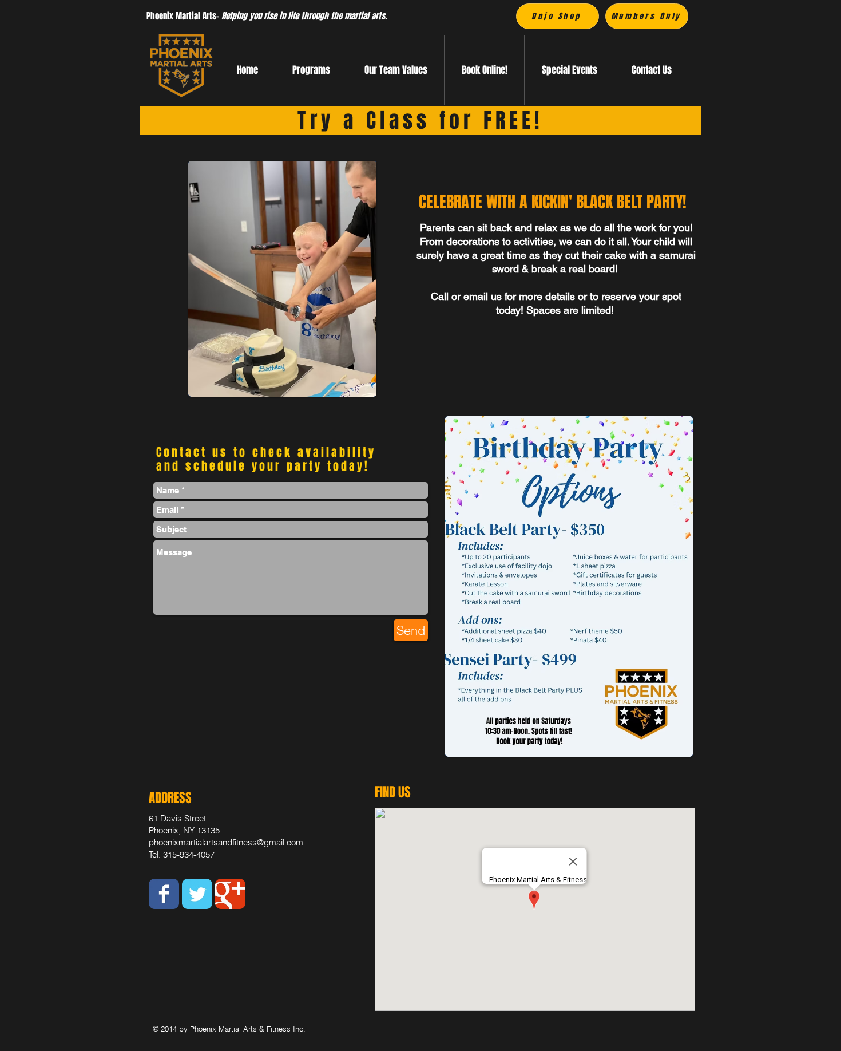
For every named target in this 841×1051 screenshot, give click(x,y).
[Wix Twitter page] (197, 894)
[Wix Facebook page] (164, 894)
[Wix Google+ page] (230, 894)
